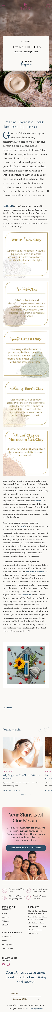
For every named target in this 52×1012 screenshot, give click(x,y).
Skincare (5, 921)
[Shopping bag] (48, 6)
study (24, 526)
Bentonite (26, 594)
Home (4, 913)
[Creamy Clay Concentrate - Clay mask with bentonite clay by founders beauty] (26, 665)
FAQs (4, 940)
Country (14, 993)
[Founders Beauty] (26, 6)
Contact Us (6, 937)
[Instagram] (8, 964)
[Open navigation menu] (3, 6)
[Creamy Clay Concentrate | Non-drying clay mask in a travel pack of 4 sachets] (26, 700)
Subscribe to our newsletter (26, 848)
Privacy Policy (7, 944)
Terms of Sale (7, 948)
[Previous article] (40, 729)
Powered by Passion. (34, 1008)
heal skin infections (35, 571)
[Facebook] (3, 964)
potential (39, 500)
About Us (5, 925)
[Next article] (46, 729)
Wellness (5, 917)
